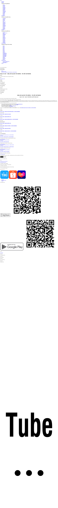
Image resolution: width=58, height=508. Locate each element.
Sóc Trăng (4, 39)
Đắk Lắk (4, 28)
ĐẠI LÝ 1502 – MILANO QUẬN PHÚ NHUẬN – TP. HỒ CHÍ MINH (10, 111)
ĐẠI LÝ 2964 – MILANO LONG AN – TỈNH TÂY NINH (7, 146)
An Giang (4, 32)
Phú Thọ (4, 10)
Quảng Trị (4, 20)
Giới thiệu (3, 179)
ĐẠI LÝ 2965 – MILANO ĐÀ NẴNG (4, 141)
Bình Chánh (4, 58)
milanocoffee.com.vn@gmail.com (3, 161)
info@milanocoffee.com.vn (3, 162)
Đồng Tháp (4, 37)
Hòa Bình (4, 12)
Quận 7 (4, 49)
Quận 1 (4, 45)
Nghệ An (4, 19)
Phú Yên (4, 24)
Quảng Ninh (4, 11)
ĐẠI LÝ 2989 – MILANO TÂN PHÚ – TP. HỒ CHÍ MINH (8, 125)
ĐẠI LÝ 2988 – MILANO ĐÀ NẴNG (5, 128)
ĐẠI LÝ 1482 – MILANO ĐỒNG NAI (5, 116)
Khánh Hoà (4, 25)
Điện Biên (4, 9)
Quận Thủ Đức (4, 56)
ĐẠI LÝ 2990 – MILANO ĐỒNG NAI (5, 123)
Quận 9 (4, 50)
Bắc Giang (4, 7)
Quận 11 (4, 51)
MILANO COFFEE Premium (6, 61)
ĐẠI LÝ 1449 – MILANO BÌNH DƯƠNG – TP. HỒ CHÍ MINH (9, 119)
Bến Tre (4, 33)
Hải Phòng (4, 5)
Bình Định (4, 23)
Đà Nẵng (4, 22)
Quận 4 (4, 47)
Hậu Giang (4, 41)
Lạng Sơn (4, 6)
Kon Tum (4, 26)
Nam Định (4, 8)
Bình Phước (4, 34)
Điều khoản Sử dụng (4, 180)
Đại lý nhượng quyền (4, 71)
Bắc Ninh (4, 13)
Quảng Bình (4, 18)
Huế (3, 21)
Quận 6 (4, 48)
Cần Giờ (4, 59)
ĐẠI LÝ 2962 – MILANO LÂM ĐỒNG (4, 151)
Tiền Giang (4, 40)
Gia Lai (4, 27)
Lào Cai (4, 14)
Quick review (1, 135)
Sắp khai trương (4, 62)
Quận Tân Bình (4, 55)
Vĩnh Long (4, 42)
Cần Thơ (4, 36)
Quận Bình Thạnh (5, 53)
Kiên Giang (4, 38)
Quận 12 (4, 52)
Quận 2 (4, 46)
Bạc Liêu (4, 35)
